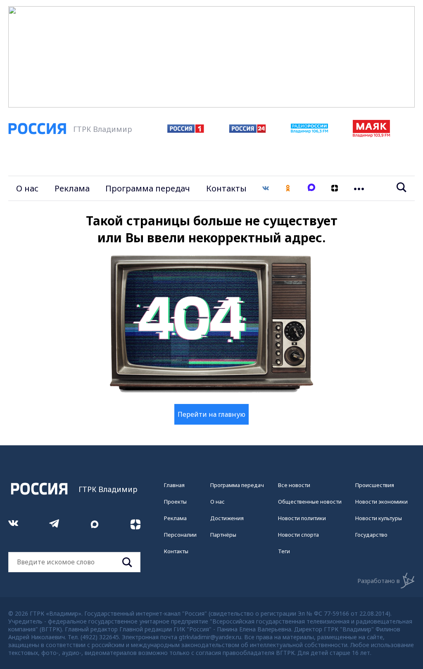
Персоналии (180, 534)
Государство (371, 534)
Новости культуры (378, 518)
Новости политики (302, 518)
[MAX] (311, 188)
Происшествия (374, 485)
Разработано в (378, 581)
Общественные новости (310, 501)
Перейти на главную (211, 414)
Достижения (227, 518)
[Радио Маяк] (371, 135)
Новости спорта (298, 534)
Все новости (294, 485)
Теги (284, 551)
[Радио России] (309, 131)
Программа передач (147, 188)
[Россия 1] (185, 130)
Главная (174, 485)
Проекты (175, 501)
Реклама (72, 188)
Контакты (226, 188)
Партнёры (223, 534)
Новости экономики (381, 501)
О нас (27, 188)
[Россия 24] (247, 130)
